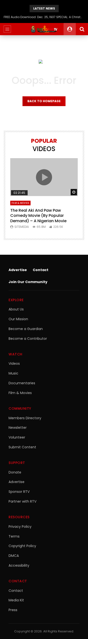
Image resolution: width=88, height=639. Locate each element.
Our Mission (18, 319)
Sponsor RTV (19, 491)
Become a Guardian (26, 328)
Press (13, 609)
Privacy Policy (20, 526)
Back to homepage (44, 101)
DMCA (14, 555)
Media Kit (16, 600)
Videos (14, 363)
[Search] (82, 29)
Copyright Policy (22, 545)
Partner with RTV (22, 501)
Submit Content (22, 447)
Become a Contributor (28, 338)
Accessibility (19, 565)
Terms (14, 536)
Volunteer (17, 437)
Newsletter (18, 427)
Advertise (18, 269)
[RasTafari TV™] (44, 29)
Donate (15, 472)
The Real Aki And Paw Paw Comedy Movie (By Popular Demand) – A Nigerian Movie (38, 216)
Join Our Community (28, 281)
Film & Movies (20, 203)
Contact (40, 269)
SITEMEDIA (21, 227)
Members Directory (25, 418)
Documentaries (22, 383)
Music (13, 373)
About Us (16, 309)
